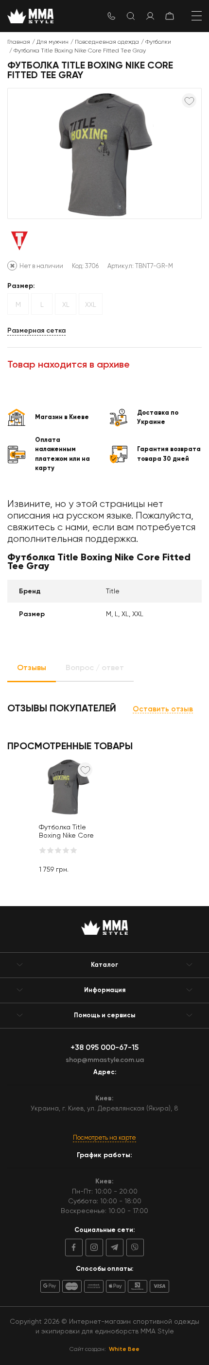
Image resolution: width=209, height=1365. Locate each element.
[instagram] (93, 1247)
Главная (18, 41)
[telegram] (113, 1247)
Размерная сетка (36, 330)
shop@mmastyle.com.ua (105, 1060)
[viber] (133, 1247)
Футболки (158, 41)
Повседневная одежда (107, 41)
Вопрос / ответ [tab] (95, 667)
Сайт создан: (104, 1349)
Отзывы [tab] (31, 667)
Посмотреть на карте (104, 1137)
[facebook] (74, 1247)
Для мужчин (52, 41)
